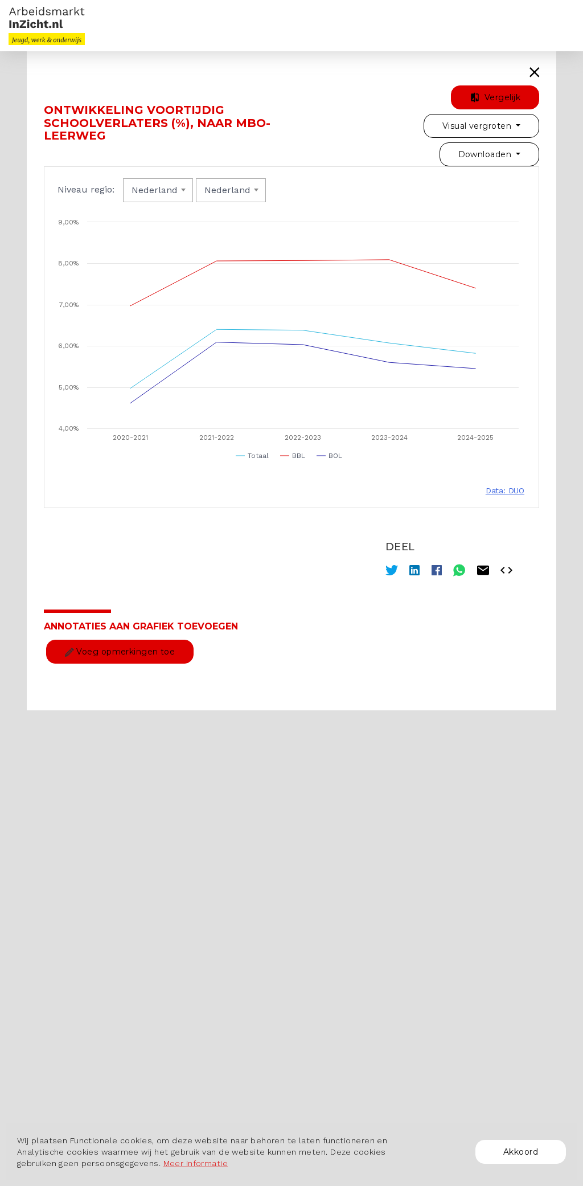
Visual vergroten (478, 126)
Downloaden (486, 154)
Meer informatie (195, 1163)
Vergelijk (501, 97)
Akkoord (520, 1152)
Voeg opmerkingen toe (124, 652)
